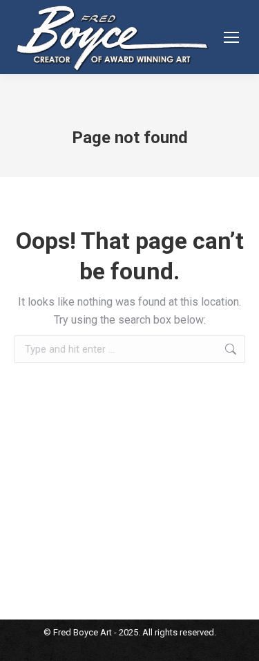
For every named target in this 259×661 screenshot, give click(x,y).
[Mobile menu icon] (231, 37)
